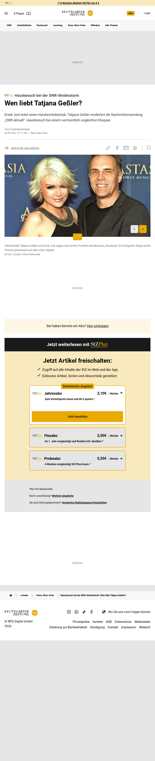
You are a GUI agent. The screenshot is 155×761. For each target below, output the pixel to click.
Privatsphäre (81, 622)
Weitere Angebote (63, 495)
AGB (109, 622)
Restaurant (42, 25)
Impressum (128, 627)
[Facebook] (92, 612)
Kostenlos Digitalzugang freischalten (84, 502)
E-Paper (19, 13)
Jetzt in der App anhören (25, 148)
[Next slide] (143, 229)
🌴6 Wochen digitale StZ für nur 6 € (78, 3)
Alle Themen (111, 25)
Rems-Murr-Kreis (76, 25)
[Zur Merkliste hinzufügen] (147, 148)
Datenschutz (123, 622)
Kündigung (97, 627)
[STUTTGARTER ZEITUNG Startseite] (77, 13)
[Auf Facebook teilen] (117, 148)
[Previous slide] (134, 229)
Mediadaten (142, 622)
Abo (130, 13)
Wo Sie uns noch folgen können (129, 612)
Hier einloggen (98, 326)
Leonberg (58, 25)
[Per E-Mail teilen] (126, 148)
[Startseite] (11, 595)
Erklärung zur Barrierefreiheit (68, 627)
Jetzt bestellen (77, 416)
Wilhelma (95, 25)
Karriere (98, 622)
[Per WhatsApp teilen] (135, 148)
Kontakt (113, 627)
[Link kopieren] (108, 148)
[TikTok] (84, 612)
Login (147, 13)
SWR (9, 25)
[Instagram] (69, 612)
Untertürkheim (24, 25)
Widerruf (144, 627)
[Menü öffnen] (6, 13)
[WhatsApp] (77, 612)
